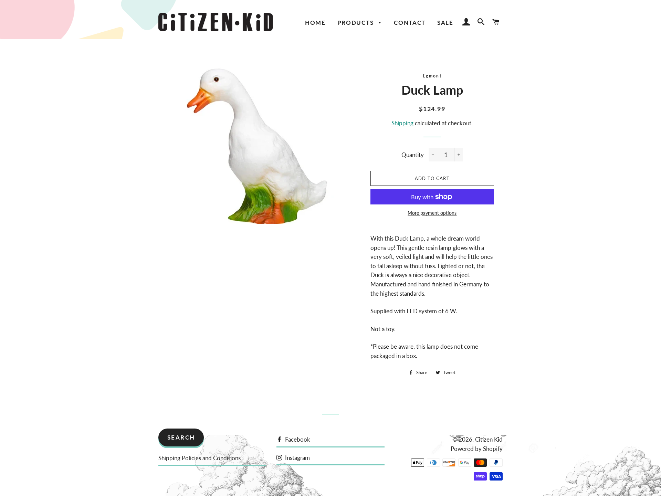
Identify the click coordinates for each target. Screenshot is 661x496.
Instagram (297, 457)
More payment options (432, 213)
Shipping (402, 123)
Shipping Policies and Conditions (199, 458)
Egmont (432, 75)
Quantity (412, 154)
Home (315, 22)
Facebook (297, 439)
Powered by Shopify (477, 448)
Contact (410, 22)
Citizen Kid (489, 439)
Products (356, 22)
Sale (445, 22)
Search (181, 437)
